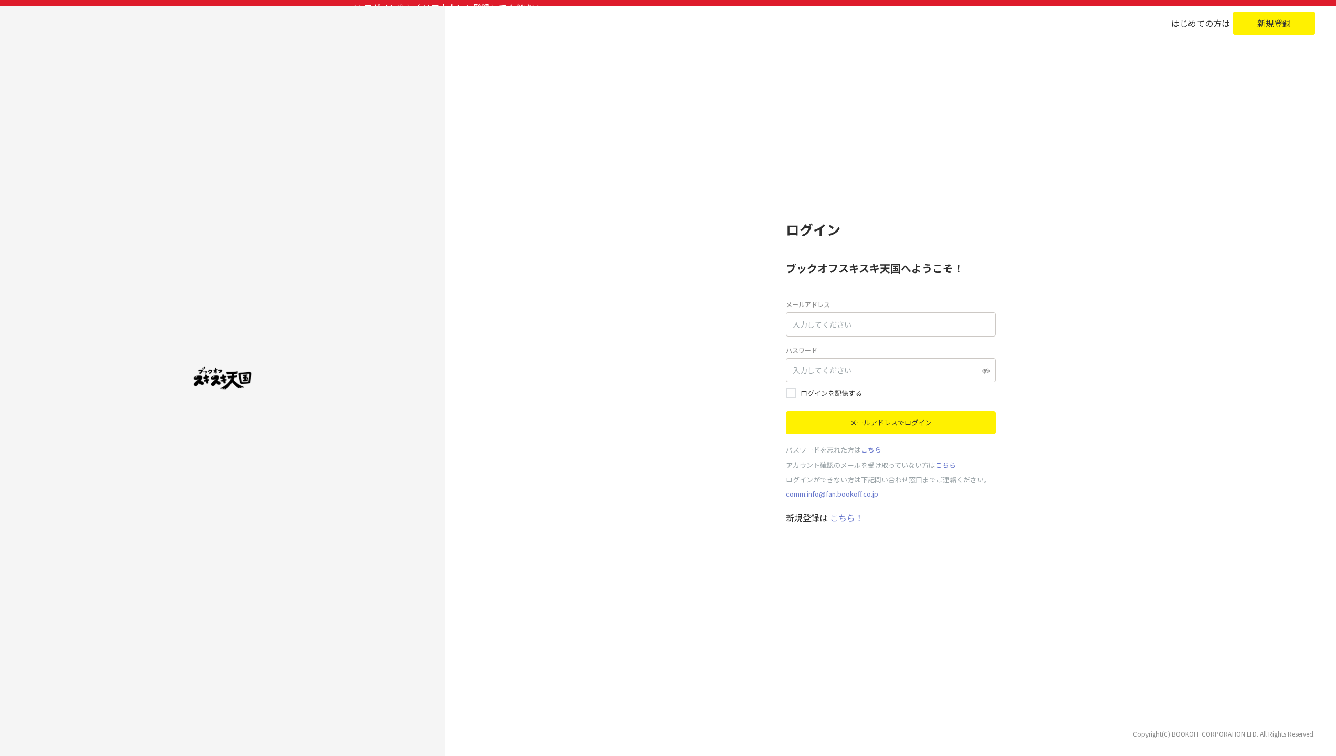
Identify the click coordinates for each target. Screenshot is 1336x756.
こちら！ (846, 517)
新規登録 (1274, 23)
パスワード (801, 349)
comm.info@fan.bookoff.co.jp (832, 494)
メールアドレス (808, 304)
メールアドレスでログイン (891, 422)
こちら (871, 450)
